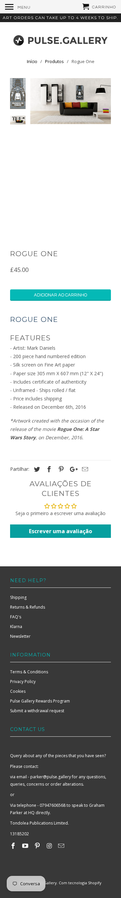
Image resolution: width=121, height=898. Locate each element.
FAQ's (15, 617)
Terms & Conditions (29, 672)
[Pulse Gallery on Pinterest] (38, 846)
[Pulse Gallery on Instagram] (49, 846)
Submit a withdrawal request (37, 711)
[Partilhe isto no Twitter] (36, 469)
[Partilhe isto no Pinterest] (60, 469)
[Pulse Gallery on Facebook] (13, 846)
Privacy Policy (23, 681)
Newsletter (20, 636)
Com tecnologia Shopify (80, 882)
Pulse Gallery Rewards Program (40, 701)
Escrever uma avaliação (60, 531)
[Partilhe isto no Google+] (72, 469)
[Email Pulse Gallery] (62, 846)
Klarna (16, 626)
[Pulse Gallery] (60, 39)
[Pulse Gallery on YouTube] (26, 846)
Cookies (18, 691)
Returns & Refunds (27, 607)
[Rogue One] (70, 101)
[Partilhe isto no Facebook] (48, 469)
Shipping (18, 597)
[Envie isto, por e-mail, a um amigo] (84, 469)
